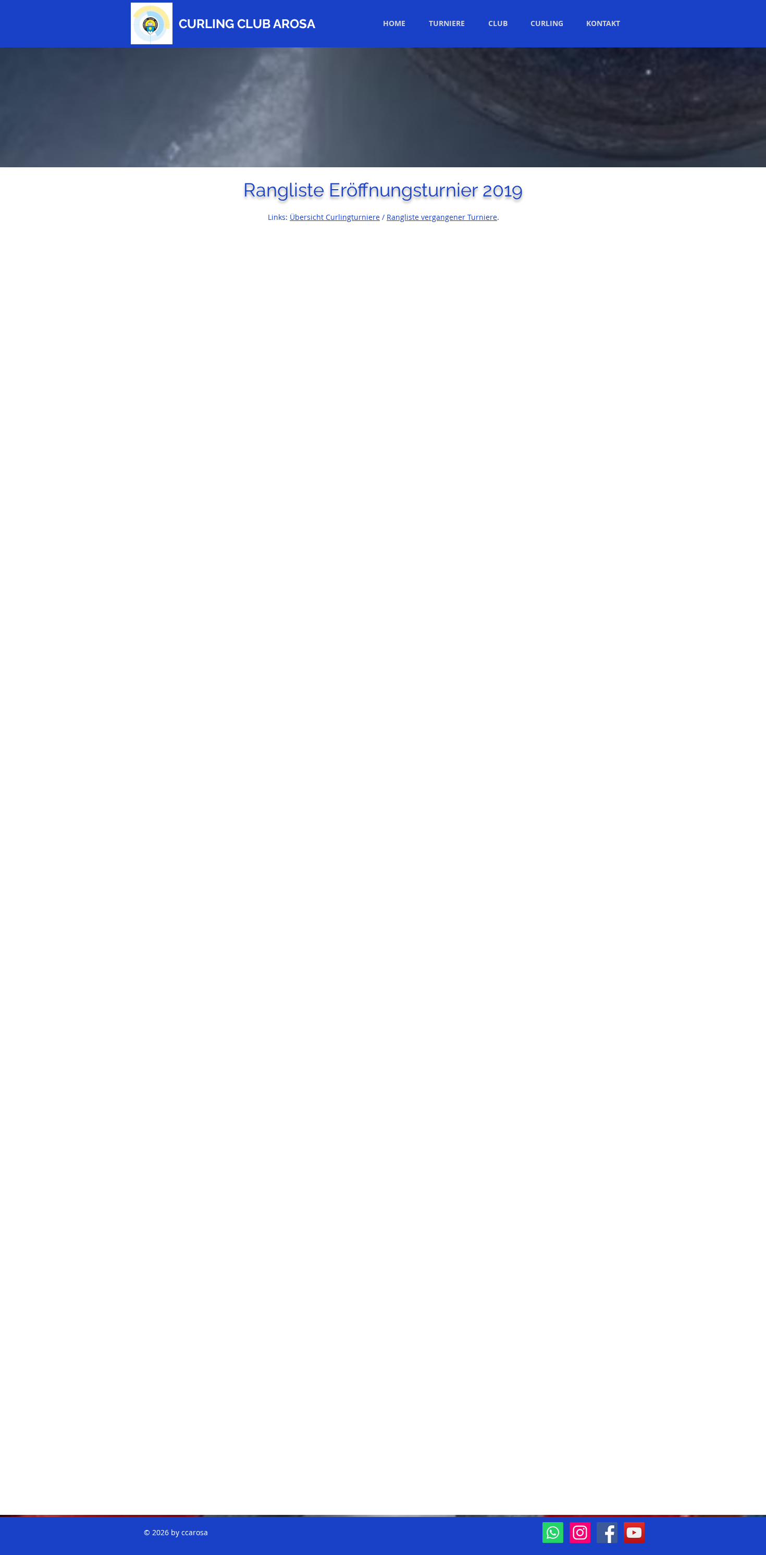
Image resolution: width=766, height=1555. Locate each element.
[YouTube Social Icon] (634, 1532)
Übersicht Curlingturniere (335, 217)
